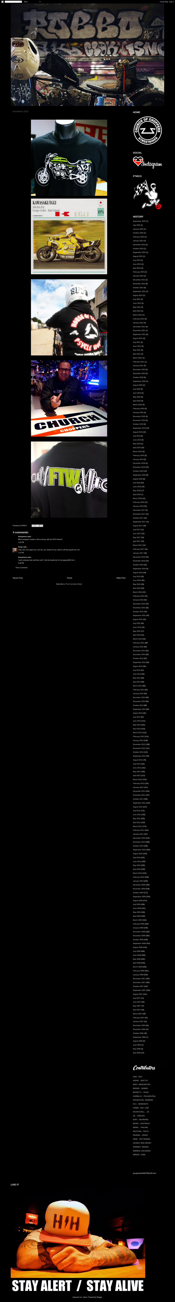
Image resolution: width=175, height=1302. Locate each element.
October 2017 (138, 518)
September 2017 (139, 522)
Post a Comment (21, 568)
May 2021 (136, 350)
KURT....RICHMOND (140, 1119)
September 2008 (139, 943)
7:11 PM (21, 553)
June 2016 (137, 580)
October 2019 (138, 424)
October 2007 (138, 986)
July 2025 (136, 225)
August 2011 (137, 807)
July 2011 (136, 811)
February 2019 (138, 455)
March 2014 (137, 686)
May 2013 (136, 725)
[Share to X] (37, 526)
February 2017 (138, 549)
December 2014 (139, 651)
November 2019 (139, 420)
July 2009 (136, 904)
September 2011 (139, 803)
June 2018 (137, 487)
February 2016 (138, 596)
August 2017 (137, 526)
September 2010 (139, 850)
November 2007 (139, 982)
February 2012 (138, 783)
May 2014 (136, 678)
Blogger (99, 1297)
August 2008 (137, 947)
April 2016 (137, 588)
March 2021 (137, 358)
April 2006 (137, 1053)
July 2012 (136, 764)
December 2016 (139, 557)
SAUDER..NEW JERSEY (142, 1143)
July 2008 (136, 951)
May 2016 (136, 584)
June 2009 (137, 908)
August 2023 (137, 256)
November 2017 (139, 514)
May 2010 (136, 865)
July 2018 (136, 483)
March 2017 (137, 545)
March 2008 (137, 967)
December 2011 (139, 791)
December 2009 (139, 885)
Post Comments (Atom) (74, 584)
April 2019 (137, 448)
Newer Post (18, 578)
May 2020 (136, 397)
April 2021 (137, 354)
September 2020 (139, 381)
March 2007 (137, 1014)
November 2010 (139, 842)
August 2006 (137, 1041)
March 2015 (137, 639)
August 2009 (137, 900)
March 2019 (137, 451)
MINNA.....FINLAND (140, 1127)
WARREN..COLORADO (142, 1151)
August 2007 (137, 994)
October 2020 (138, 377)
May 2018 (136, 490)
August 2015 (137, 619)
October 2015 (138, 612)
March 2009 (137, 920)
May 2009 (136, 912)
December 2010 (139, 838)
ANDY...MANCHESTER (141, 1084)
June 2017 (137, 533)
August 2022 (137, 295)
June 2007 (137, 1002)
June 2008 (137, 955)
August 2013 (137, 713)
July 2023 (136, 260)
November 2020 (139, 373)
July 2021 (136, 342)
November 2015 (139, 608)
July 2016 (136, 576)
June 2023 (137, 264)
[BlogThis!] (35, 526)
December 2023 (139, 245)
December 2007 (139, 979)
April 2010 (137, 869)
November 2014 (139, 654)
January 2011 (138, 834)
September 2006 (139, 1037)
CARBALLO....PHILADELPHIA (144, 1096)
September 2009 (139, 897)
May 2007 (136, 1006)
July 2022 (136, 299)
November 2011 (139, 795)
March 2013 (137, 732)
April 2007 (137, 1010)
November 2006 (139, 1029)
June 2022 (137, 303)
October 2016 (138, 565)
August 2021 (137, 338)
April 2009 (137, 916)
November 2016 (139, 561)
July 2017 (136, 530)
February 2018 (138, 502)
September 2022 (139, 291)
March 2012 (137, 779)
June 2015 (137, 627)
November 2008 (139, 936)
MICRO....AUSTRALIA (141, 1123)
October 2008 (138, 939)
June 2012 (137, 768)
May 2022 (136, 307)
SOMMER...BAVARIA (141, 1147)
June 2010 (137, 861)
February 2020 (138, 408)
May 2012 (136, 772)
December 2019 (139, 416)
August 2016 (137, 573)
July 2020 (136, 389)
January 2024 (138, 241)
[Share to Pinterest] (42, 526)
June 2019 (137, 440)
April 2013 (137, 729)
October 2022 (138, 288)
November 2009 (139, 889)
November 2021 (139, 330)
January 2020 (138, 412)
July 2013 (136, 717)
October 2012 (138, 752)
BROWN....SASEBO (140, 1088)
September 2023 (139, 252)
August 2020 (137, 385)
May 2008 (136, 959)
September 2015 (139, 615)
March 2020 (137, 405)
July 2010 (136, 857)
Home (69, 578)
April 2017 (137, 541)
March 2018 (137, 498)
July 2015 (136, 623)
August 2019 (137, 432)
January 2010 (138, 881)
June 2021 (137, 346)
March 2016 (137, 592)
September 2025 (139, 221)
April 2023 (137, 268)
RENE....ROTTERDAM (141, 1139)
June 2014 (137, 674)
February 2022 (138, 319)
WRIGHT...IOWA (139, 1155)
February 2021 (138, 362)
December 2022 (139, 280)
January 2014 (138, 693)
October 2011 (138, 799)
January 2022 (138, 323)
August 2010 (137, 854)
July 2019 (136, 436)
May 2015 (136, 631)
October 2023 (138, 248)
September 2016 (139, 569)
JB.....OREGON (139, 1116)
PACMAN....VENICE (140, 1135)
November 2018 (139, 467)
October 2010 (138, 846)
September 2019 (139, 428)
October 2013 (138, 705)
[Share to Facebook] (39, 526)
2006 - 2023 (137, 1077)
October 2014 (138, 658)
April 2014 (137, 682)
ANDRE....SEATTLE (140, 1080)
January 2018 (138, 506)
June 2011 (137, 815)
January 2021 (138, 366)
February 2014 (138, 690)
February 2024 (138, 237)
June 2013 (137, 721)
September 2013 (139, 709)
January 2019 (138, 459)
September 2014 (139, 662)
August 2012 (137, 760)
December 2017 (139, 510)
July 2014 (136, 670)
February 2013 (138, 736)
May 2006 (136, 1049)
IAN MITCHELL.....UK (141, 1112)
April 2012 (137, 775)
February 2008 (138, 971)
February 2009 (138, 924)
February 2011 (138, 830)
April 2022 (137, 311)
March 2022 (137, 315)
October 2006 (138, 1033)
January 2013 (138, 740)
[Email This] (33, 526)
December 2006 (139, 1025)
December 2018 (139, 463)
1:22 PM (21, 542)
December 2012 (139, 744)
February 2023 (138, 272)
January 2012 (138, 787)
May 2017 (136, 537)
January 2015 (138, 647)
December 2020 (139, 369)
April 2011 (136, 822)
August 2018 (137, 479)
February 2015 (138, 643)
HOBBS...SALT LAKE (141, 1108)
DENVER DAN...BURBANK (143, 1100)
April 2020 (137, 401)
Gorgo (20, 547)
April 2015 (137, 635)
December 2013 (139, 697)
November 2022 (139, 284)
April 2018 (137, 494)
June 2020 (137, 393)
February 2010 (138, 877)
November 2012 (139, 748)
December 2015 (139, 604)
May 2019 (136, 444)
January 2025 (138, 229)
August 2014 (137, 666)
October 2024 (138, 233)
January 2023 (138, 276)
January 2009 (138, 928)
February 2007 (138, 1018)
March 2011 (137, 826)
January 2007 (138, 1021)
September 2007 (139, 990)
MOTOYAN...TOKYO (141, 1131)
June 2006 (137, 1045)
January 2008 (138, 975)
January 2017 (138, 553)
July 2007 (136, 998)
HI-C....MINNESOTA (140, 1104)
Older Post (120, 578)
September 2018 (139, 475)
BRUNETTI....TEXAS (141, 1092)
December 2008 (139, 932)
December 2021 (139, 327)
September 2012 (139, 756)
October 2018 (138, 471)
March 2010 (137, 873)
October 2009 (138, 893)
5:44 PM (21, 563)
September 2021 (139, 334)
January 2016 (138, 600)
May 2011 (136, 818)
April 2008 (137, 963)
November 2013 (139, 701)
